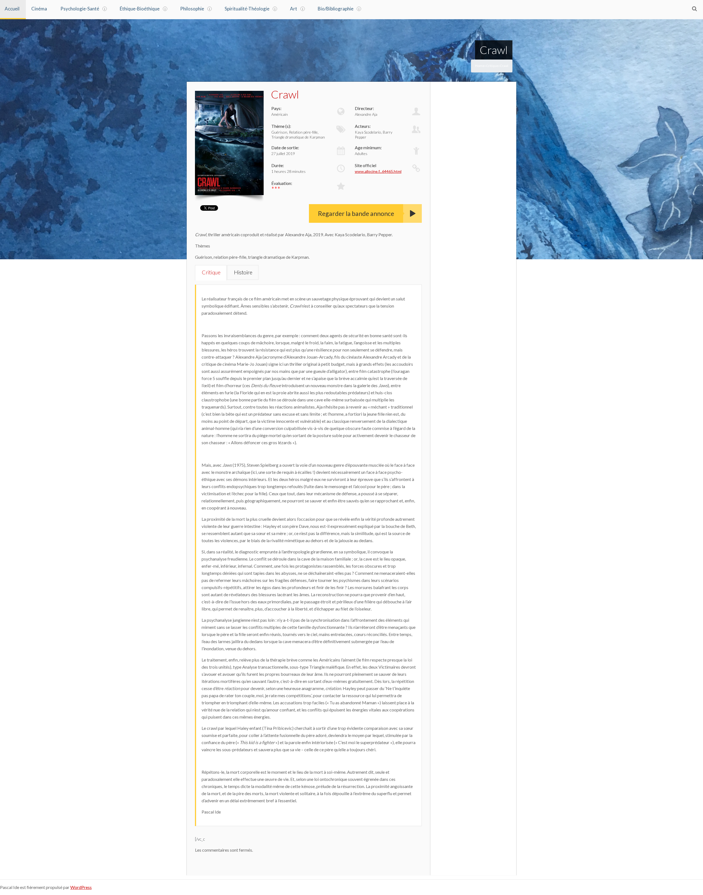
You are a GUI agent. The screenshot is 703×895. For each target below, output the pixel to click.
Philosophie (192, 9)
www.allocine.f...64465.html (378, 171)
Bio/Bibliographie (335, 9)
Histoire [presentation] (243, 272)
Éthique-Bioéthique (140, 9)
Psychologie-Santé (79, 9)
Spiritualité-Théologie (247, 9)
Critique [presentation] (211, 272)
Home (479, 66)
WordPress (81, 887)
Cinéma (39, 9)
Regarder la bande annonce (356, 213)
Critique (492, 66)
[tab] (211, 272)
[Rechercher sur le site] (694, 8)
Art (293, 9)
